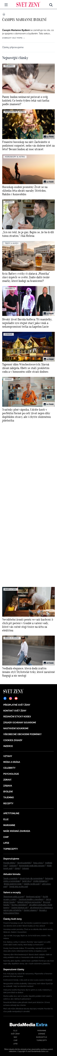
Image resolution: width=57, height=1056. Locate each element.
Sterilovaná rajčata (33, 897)
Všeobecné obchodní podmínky (22, 734)
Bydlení (8, 791)
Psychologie (11, 774)
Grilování (25, 868)
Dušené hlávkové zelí (19, 908)
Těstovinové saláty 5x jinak (13, 897)
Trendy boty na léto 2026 (18, 887)
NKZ (15, 1037)
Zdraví (7, 779)
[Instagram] (10, 698)
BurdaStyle (41, 1037)
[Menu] (6, 5)
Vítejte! (17, 868)
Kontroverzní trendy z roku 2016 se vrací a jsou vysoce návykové (27, 980)
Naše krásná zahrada (16, 831)
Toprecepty (10, 849)
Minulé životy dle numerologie (31, 878)
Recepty (8, 803)
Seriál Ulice (26, 881)
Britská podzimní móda (12, 884)
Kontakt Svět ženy (14, 710)
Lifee (6, 843)
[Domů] (28, 4)
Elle (6, 819)
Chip (6, 837)
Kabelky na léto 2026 (32, 884)
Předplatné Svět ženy (16, 705)
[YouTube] (16, 698)
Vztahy (7, 756)
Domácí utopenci (30, 910)
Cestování (13, 866)
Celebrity (9, 768)
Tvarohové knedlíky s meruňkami (30, 899)
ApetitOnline (11, 813)
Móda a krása (11, 762)
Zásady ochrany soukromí (19, 722)
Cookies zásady (12, 740)
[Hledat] (51, 4)
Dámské (41, 1034)
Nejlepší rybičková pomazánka (29, 902)
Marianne (9, 825)
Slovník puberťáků (24, 863)
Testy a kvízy (38, 863)
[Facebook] (5, 698)
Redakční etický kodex (17, 716)
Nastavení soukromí (15, 728)
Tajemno (8, 797)
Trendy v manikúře (10, 878)
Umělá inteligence (40, 881)
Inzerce (8, 746)
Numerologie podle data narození (32, 866)
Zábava (7, 785)
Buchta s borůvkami (19, 905)
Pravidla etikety (9, 863)
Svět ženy (15, 1034)
